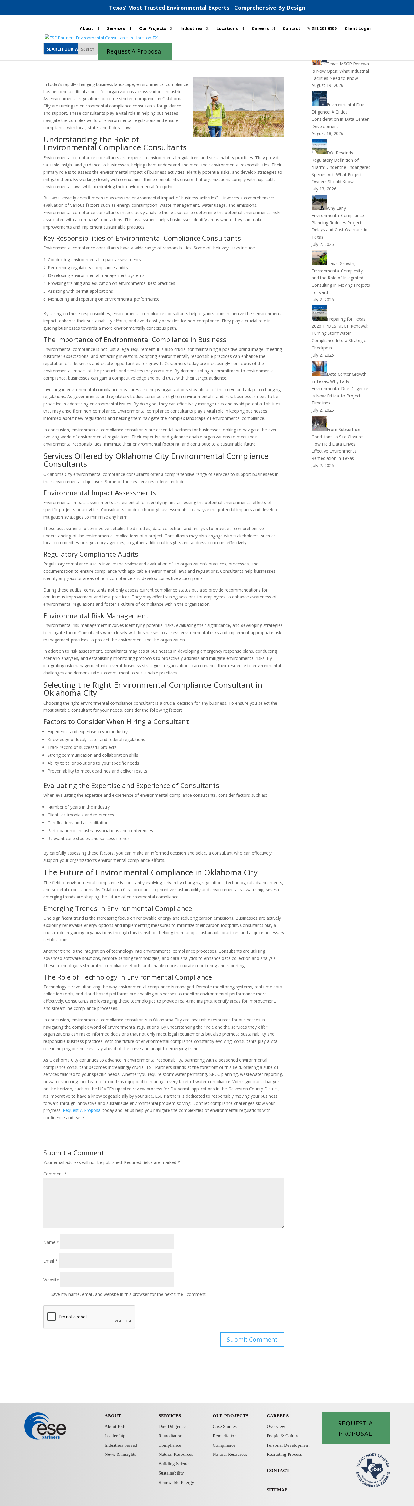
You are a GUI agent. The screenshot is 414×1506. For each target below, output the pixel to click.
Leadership (115, 1435)
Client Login (358, 28)
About (86, 28)
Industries (191, 28)
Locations (227, 28)
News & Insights (120, 1454)
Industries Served (121, 1445)
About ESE (115, 1426)
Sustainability (171, 1473)
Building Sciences (175, 1463)
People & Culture (283, 1435)
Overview (276, 1426)
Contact (291, 28)
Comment (55, 1174)
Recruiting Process (284, 1454)
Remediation (170, 1435)
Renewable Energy (176, 1482)
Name (51, 1242)
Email (50, 1261)
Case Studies (225, 1426)
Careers (260, 28)
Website (51, 1280)
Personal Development (288, 1445)
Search (87, 49)
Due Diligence (172, 1426)
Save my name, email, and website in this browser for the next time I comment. (129, 1294)
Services (116, 28)
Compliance (170, 1445)
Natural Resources (176, 1454)
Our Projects (152, 28)
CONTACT (278, 1470)
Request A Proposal (82, 1110)
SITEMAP (277, 1490)
